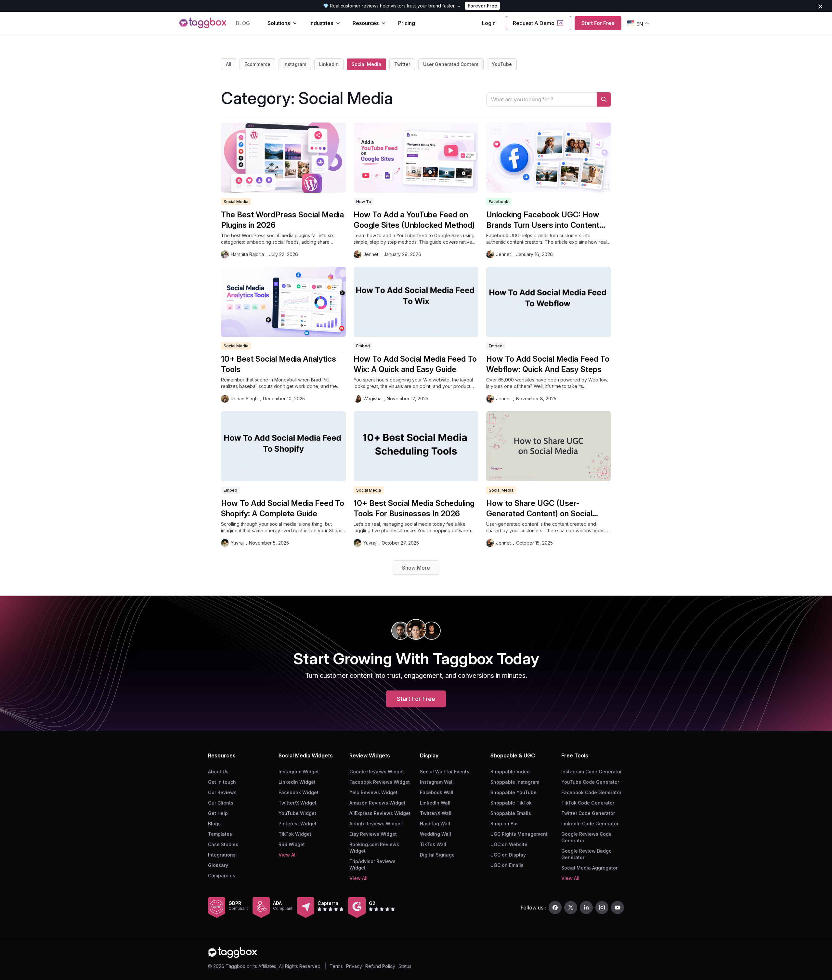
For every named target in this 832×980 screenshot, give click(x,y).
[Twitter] (570, 907)
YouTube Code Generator (590, 782)
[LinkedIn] (586, 907)
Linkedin (329, 64)
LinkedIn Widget (297, 782)
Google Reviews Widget (376, 771)
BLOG (243, 23)
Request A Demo (533, 23)
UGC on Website (508, 844)
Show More (416, 567)
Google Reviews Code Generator (586, 837)
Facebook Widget (298, 792)
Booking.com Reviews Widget (374, 848)
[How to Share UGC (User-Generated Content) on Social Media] (548, 446)
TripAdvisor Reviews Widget (372, 864)
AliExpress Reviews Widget (379, 813)
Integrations (222, 855)
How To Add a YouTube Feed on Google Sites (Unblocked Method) (414, 220)
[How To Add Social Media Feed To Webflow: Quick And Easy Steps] (548, 302)
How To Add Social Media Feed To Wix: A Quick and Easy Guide (415, 364)
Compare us (221, 875)
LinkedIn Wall (435, 803)
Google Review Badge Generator (586, 854)
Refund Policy (380, 966)
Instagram (294, 64)
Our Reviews (222, 792)
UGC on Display (508, 855)
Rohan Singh (244, 398)
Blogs (214, 823)
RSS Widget (292, 844)
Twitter (402, 64)
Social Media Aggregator (589, 867)
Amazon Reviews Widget (377, 803)
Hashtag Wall (435, 823)
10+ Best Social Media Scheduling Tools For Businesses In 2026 (414, 508)
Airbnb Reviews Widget (375, 823)
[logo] (202, 23)
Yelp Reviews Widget (373, 792)
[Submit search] (604, 99)
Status (404, 966)
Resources (366, 23)
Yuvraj (237, 543)
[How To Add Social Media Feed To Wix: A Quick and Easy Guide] (416, 302)
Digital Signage (437, 855)
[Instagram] (601, 907)
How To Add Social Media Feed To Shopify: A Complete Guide (282, 508)
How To (363, 201)
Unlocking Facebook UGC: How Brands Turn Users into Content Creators (542, 220)
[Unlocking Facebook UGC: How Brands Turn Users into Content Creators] (548, 157)
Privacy (354, 966)
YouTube (502, 64)
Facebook (498, 201)
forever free (482, 5)
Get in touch (222, 782)
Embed (363, 345)
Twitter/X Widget (298, 803)
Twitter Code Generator (588, 813)
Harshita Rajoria (247, 254)
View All (288, 855)
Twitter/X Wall (435, 813)
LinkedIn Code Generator (589, 823)
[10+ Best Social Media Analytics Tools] (283, 302)
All (228, 64)
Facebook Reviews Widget (379, 782)
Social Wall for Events (444, 771)
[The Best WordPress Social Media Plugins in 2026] (283, 157)
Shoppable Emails (510, 813)
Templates (220, 834)
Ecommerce (257, 64)
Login (489, 23)
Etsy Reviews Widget (373, 834)
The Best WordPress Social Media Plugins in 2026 (282, 220)
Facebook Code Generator (591, 792)
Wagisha (372, 398)
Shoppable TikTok (511, 803)
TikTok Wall (433, 844)
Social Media (366, 64)
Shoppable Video (510, 771)
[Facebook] (555, 907)
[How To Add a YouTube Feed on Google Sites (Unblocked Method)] (416, 157)
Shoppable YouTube (513, 792)
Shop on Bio (504, 823)
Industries (321, 23)
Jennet (370, 254)
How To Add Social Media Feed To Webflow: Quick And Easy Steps (547, 364)
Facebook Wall (436, 792)
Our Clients (220, 803)
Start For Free (598, 23)
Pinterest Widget (298, 823)
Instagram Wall (437, 782)
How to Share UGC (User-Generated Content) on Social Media (539, 508)
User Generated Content (451, 64)
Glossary (218, 865)
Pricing (406, 23)
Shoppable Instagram (514, 782)
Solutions (278, 23)
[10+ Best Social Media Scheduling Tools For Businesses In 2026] (416, 446)
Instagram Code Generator (591, 771)
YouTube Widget (297, 813)
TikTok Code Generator (587, 803)
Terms (336, 966)
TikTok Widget (295, 834)
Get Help (218, 813)
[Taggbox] (232, 952)
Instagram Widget (299, 771)
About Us (218, 771)
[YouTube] (617, 907)
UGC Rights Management (519, 834)
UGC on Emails (507, 865)
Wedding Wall (435, 834)
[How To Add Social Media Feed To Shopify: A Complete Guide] (283, 446)
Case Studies (223, 844)
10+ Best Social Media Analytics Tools (278, 364)
